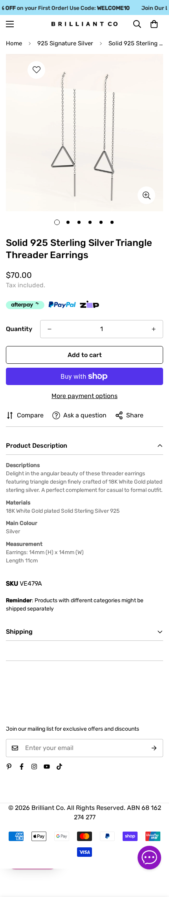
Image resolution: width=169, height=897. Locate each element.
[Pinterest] (9, 766)
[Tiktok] (59, 766)
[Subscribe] (154, 748)
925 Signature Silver (65, 43)
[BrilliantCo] (84, 24)
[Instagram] (34, 766)
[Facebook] (21, 766)
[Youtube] (47, 766)
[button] (154, 24)
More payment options (84, 396)
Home (14, 43)
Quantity (19, 329)
